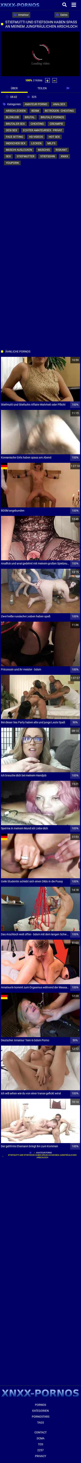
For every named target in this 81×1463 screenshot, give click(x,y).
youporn (12, 162)
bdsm (35, 110)
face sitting (14, 136)
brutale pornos (52, 117)
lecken (36, 143)
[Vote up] (47, 80)
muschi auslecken (19, 149)
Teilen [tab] (42, 88)
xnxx (64, 156)
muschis (44, 149)
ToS (40, 1444)
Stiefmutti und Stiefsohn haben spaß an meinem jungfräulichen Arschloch (42, 1156)
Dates (63, 14)
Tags (40, 1422)
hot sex (54, 136)
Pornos (40, 1404)
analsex (59, 104)
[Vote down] (54, 80)
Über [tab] (14, 88)
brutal (30, 117)
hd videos (36, 136)
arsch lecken (16, 110)
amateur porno (36, 104)
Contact (40, 1432)
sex (8, 156)
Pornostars (40, 1416)
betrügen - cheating (59, 110)
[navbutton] (74, 5)
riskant (61, 149)
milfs (51, 143)
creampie (56, 123)
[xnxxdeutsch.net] (20, 5)
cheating (37, 123)
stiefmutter (25, 156)
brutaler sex (15, 123)
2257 (40, 1450)
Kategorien (40, 1410)
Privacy (40, 1456)
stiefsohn (47, 156)
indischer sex (15, 143)
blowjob (12, 117)
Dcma (40, 1438)
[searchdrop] (65, 5)
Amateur (23, 14)
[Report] (68, 88)
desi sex (11, 130)
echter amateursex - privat (42, 130)
